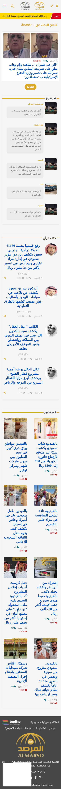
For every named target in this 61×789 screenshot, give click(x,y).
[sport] (25, 6)
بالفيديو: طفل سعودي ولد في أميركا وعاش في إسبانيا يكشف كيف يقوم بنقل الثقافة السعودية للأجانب (15, 526)
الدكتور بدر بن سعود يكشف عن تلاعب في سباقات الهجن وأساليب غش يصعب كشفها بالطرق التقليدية (23, 297)
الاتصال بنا (41, 728)
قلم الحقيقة (38, 125)
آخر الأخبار (50, 420)
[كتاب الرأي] (52, 6)
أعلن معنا (29, 728)
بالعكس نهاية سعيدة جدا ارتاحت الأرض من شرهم (25, 214)
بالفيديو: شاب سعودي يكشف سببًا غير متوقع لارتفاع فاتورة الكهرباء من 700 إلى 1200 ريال (46, 454)
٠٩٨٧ (41, 184)
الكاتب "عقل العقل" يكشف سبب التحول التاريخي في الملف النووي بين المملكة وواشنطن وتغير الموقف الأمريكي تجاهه (23, 337)
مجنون (40, 205)
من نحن (52, 728)
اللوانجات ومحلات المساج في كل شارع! (26, 193)
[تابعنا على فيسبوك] (35, 777)
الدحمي (40, 160)
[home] (39, 6)
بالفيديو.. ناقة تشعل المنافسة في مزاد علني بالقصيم (46, 517)
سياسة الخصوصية (13, 728)
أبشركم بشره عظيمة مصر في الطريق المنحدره (26, 112)
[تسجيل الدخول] (57, 6)
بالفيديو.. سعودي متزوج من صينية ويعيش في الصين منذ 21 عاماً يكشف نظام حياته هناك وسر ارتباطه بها (45, 678)
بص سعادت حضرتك (35, 104)
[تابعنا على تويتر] (40, 777)
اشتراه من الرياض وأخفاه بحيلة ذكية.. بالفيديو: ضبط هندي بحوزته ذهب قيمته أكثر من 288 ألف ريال (46, 598)
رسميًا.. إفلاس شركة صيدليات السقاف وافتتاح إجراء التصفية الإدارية (16, 672)
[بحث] (11, 6)
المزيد (30, 86)
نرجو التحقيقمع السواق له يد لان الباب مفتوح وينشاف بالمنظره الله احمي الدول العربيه (25, 170)
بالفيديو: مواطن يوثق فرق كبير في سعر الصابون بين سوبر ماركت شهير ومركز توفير (16, 456)
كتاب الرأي (49, 238)
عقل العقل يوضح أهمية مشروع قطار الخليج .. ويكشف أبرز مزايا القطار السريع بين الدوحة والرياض (23, 375)
